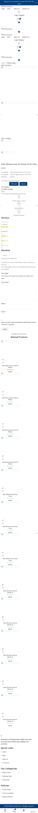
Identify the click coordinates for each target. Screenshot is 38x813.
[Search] (19, 11)
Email (3, 312)
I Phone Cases (11, 63)
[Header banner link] (16, 2)
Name (3, 303)
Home (3, 63)
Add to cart (14, 184)
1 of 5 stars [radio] (4, 276)
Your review (5, 282)
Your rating (5, 273)
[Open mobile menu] (19, 26)
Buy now (23, 184)
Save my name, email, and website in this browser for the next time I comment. (18, 323)
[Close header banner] (36, 2)
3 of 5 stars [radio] (18, 276)
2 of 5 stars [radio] (11, 276)
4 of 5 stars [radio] (26, 276)
